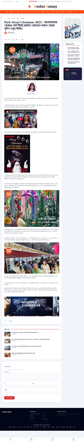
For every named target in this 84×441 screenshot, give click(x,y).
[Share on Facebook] (13, 39)
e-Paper (16, 1)
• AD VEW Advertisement (35, 413)
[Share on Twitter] (16, 39)
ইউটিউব (71, 11)
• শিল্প (43, 413)
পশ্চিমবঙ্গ (18, 11)
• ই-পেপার (31, 419)
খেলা (39, 11)
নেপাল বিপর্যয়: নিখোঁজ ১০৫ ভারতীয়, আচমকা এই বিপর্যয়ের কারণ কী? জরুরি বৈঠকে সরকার (25, 332)
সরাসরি (67, 11)
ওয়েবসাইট (5, 389)
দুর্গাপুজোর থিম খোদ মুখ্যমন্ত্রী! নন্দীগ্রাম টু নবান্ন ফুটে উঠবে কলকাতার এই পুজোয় (23, 353)
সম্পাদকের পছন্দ (62, 11)
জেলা (29, 11)
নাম (5, 383)
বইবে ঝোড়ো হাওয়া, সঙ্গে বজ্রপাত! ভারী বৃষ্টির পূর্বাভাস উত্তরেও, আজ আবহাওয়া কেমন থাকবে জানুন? (51, 1)
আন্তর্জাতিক (43, 11)
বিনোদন (36, 11)
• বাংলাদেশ (31, 415)
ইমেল (33, 383)
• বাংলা (43, 415)
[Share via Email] (22, 39)
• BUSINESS (32, 417)
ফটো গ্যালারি (52, 11)
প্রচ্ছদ (7, 11)
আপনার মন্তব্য (6, 371)
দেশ (14, 11)
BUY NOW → (73, 77)
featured (10, 320)
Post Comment (9, 397)
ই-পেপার (74, 11)
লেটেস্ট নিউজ (11, 11)
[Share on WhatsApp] (19, 39)
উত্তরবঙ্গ (26, 11)
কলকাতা (22, 11)
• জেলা (43, 417)
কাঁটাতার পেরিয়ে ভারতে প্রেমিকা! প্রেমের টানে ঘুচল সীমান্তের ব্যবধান (74, 62)
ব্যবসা (33, 11)
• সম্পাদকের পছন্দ (45, 419)
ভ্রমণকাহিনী (57, 11)
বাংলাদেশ (47, 11)
